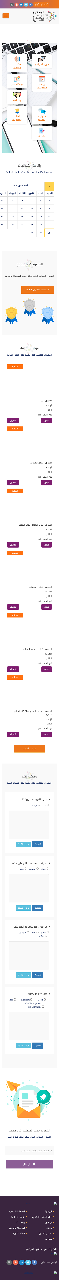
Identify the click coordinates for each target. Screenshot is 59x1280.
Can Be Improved (33, 1003)
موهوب (22, 932)
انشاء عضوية (19, 1233)
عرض (46, 420)
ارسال (27, 1164)
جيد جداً (33, 805)
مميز (33, 932)
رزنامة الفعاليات (18, 1217)
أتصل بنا (48, 1239)
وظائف (49, 1228)
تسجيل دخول (41, 4)
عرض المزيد (29, 748)
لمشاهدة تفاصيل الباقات (38, 289)
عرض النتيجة (23, 844)
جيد (44, 805)
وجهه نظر (20, 1222)
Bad (11, 999)
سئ (22, 869)
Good (41, 999)
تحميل (13, 420)
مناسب (32, 869)
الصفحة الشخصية (17, 1211)
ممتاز (43, 869)
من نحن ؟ (47, 1222)
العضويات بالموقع (17, 1228)
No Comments (35, 1007)
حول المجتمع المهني (42, 1217)
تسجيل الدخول (45, 1233)
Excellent (25, 999)
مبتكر (41, 936)
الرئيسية (48, 1211)
